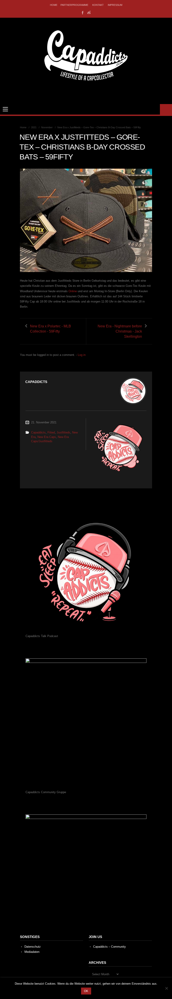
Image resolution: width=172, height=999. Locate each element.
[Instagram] (88, 12)
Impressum (115, 5)
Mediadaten (31, 951)
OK (86, 991)
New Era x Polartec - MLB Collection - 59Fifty (50, 328)
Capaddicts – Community (109, 946)
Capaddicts (38, 432)
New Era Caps (46, 437)
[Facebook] (82, 12)
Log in (82, 355)
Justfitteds (63, 432)
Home (53, 5)
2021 (34, 127)
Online (73, 291)
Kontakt (98, 5)
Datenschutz (32, 946)
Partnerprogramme (74, 5)
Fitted (51, 432)
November (47, 127)
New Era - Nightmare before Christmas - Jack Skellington (120, 331)
